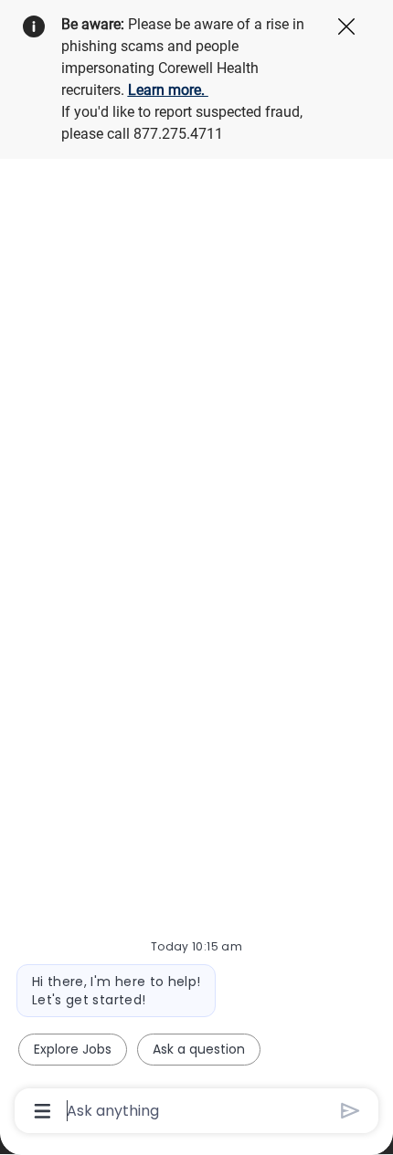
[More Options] (42, 1111)
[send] (350, 1110)
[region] (196, 569)
